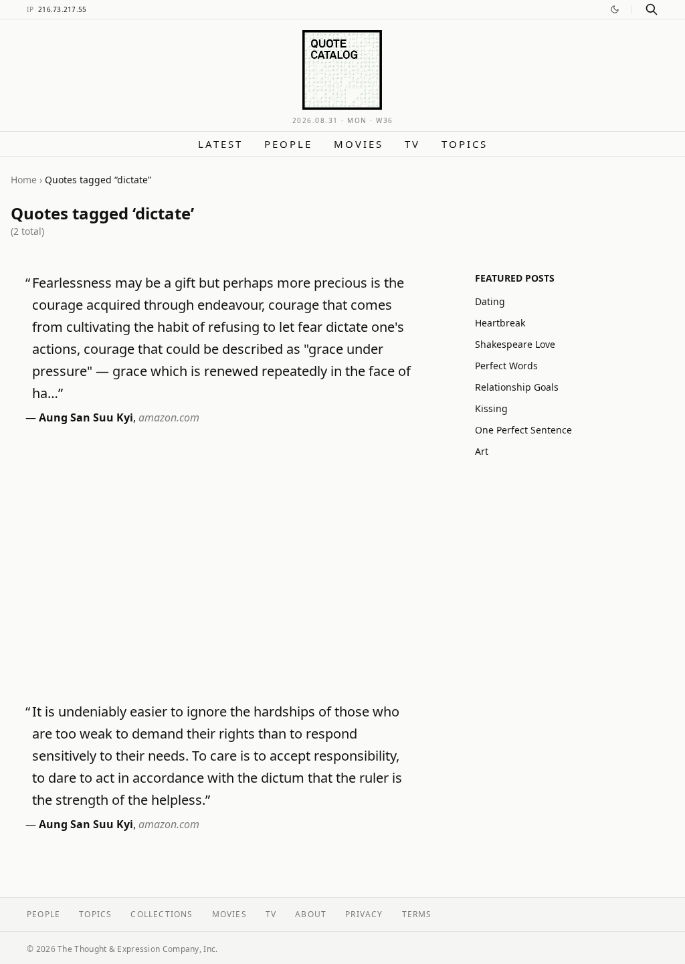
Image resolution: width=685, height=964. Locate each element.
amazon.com (168, 417)
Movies (358, 144)
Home (24, 179)
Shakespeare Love (515, 344)
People (288, 144)
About (310, 914)
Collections (161, 914)
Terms (417, 914)
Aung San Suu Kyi (86, 417)
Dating (490, 301)
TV (412, 144)
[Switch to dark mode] (615, 9)
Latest (220, 144)
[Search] (651, 9)
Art (481, 451)
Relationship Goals (517, 387)
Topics (465, 144)
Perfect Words (506, 365)
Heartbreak (500, 322)
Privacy (364, 914)
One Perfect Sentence (523, 429)
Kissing (491, 408)
